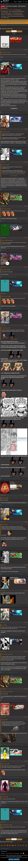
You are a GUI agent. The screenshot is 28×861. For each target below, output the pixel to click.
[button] (1, 1)
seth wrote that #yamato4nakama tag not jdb (15, 16)
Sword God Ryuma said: (6, 240)
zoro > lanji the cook (5, 17)
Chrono (12, 781)
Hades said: (4, 719)
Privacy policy (16, 853)
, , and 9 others (11, 189)
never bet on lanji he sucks (18, 14)
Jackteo (12, 508)
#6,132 (26, 565)
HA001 (11, 193)
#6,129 (26, 325)
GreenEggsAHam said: (6, 824)
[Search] (26, 1)
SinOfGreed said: (5, 131)
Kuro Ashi (12, 638)
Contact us (3, 853)
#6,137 (26, 717)
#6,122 (26, 76)
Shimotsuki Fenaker (15, 312)
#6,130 (26, 495)
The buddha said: (5, 328)
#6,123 (26, 129)
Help (21, 853)
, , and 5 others (12, 744)
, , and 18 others (12, 145)
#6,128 (26, 293)
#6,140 (26, 822)
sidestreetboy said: (5, 269)
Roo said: (3, 625)
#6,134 (26, 622)
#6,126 (26, 237)
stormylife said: (5, 763)
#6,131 (26, 521)
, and (7, 505)
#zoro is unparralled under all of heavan (16, 11)
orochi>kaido (3, 16)
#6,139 (26, 794)
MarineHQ (12, 552)
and (8, 59)
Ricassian (12, 63)
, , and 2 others (10, 700)
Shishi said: (4, 524)
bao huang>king (9, 14)
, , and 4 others (10, 777)
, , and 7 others (12, 573)
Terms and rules (9, 853)
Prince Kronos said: (5, 208)
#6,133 (26, 590)
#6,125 (26, 206)
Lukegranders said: (5, 52)
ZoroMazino (13, 149)
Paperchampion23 (14, 254)
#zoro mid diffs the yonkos (6, 13)
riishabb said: (4, 498)
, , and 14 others (11, 220)
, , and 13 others (11, 605)
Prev (9, 31)
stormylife (12, 116)
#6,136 (26, 688)
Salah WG (12, 609)
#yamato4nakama (4, 11)
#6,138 (26, 761)
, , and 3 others (9, 276)
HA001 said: (4, 796)
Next (19, 31)
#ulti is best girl (18, 10)
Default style (4, 851)
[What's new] (24, 1)
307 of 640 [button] (14, 31)
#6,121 (26, 49)
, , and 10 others (10, 112)
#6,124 (26, 162)
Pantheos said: (4, 164)
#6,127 (26, 267)
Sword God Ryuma (14, 280)
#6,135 (26, 651)
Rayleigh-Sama (14, 36)
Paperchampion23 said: (6, 691)
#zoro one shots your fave (17, 13)
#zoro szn (3, 14)
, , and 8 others (11, 478)
